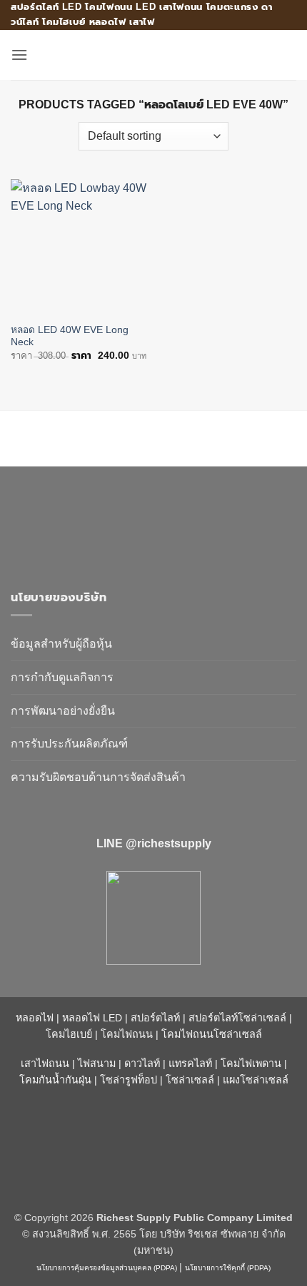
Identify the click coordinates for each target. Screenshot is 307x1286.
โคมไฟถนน (127, 1034)
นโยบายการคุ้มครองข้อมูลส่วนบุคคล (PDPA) (106, 1268)
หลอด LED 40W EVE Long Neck (70, 336)
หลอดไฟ (35, 1018)
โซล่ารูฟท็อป (128, 1080)
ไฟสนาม (97, 1063)
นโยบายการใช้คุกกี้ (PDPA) (228, 1268)
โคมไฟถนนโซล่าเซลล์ (211, 1034)
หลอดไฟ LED (92, 1018)
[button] (19, 54)
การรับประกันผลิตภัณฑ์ (69, 744)
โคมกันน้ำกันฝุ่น (55, 1080)
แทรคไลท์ (190, 1063)
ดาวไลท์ (142, 1063)
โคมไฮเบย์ (69, 1034)
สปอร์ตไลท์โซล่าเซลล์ (237, 1018)
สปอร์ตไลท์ (155, 1018)
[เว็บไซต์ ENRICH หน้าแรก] (132, 522)
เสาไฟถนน (45, 1063)
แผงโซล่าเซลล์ (255, 1080)
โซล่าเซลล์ (190, 1080)
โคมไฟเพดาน (251, 1063)
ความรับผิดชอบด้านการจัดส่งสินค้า (98, 777)
